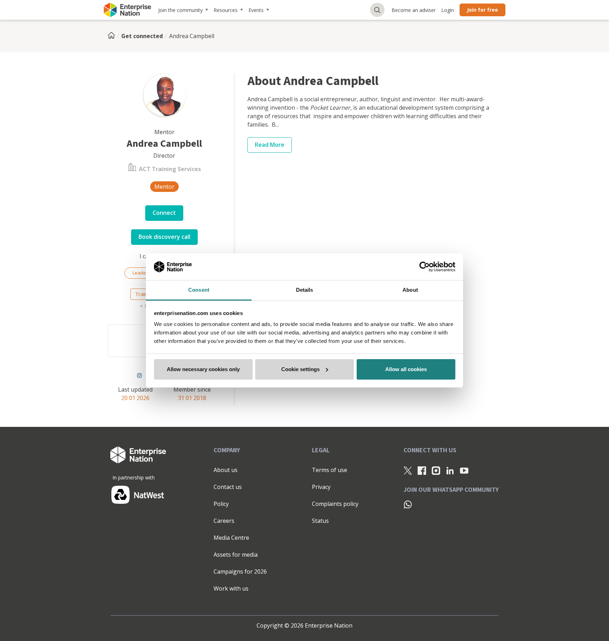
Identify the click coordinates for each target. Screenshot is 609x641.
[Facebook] (422, 470)
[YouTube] (464, 470)
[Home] (113, 36)
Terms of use (329, 470)
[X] (408, 470)
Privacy (321, 487)
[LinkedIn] (450, 470)
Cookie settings (300, 369)
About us (226, 470)
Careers (224, 521)
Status (320, 521)
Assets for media (236, 554)
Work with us (231, 588)
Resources (226, 10)
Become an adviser (414, 10)
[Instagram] (139, 375)
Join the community (180, 10)
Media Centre (231, 538)
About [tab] (410, 290)
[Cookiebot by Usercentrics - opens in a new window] (424, 266)
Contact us (228, 487)
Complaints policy (335, 504)
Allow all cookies (406, 369)
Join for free (482, 9)
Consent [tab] (198, 290)
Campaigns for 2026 (240, 571)
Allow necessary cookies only (203, 369)
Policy (221, 504)
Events (256, 10)
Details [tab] (304, 290)
